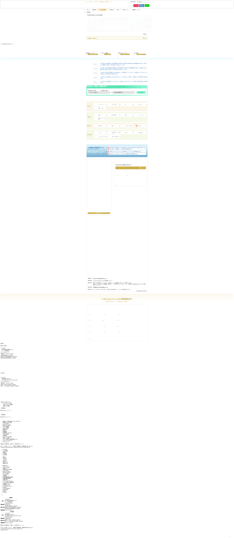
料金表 (4, 430)
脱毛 (126, 115)
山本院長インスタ (7, 483)
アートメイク (141, 115)
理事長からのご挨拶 (7, 422)
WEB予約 (5, 454)
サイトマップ (6, 441)
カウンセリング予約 (7, 436)
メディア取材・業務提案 (8, 482)
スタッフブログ (6, 466)
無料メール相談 (6, 405)
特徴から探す (105, 90)
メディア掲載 (6, 427)
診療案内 (94, 9)
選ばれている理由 (7, 425)
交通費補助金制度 (7, 478)
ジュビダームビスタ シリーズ (98, 280)
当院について (125, 9)
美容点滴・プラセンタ (116, 133)
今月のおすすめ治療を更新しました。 (100, 278)
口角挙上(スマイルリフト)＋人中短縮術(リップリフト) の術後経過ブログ (125, 151)
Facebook (5, 492)
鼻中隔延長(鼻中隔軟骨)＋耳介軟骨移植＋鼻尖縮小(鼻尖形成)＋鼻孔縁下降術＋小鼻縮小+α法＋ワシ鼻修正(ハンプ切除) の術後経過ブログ (127, 148)
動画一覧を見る (98, 213)
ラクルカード (6, 474)
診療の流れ (5, 428)
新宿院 (4, 452)
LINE (147, 5)
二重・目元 (114, 104)
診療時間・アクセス (136, 9)
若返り (99, 115)
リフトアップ (101, 104)
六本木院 (5, 453)
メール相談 (5, 450)
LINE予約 (5, 449)
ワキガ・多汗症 (128, 125)
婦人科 (139, 125)
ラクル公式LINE (6, 488)
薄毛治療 (140, 132)
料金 (118, 9)
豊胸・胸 (100, 125)
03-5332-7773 (7, 504)
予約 (137, 5)
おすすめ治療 (102, 9)
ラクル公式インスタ (7, 486)
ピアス (100, 132)
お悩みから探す (92, 90)
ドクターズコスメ (103, 136)
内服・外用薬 (115, 136)
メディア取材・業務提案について (10, 439)
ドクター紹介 (6, 423)
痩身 (113, 125)
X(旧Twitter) (5, 489)
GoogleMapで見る (8, 502)
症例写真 (111, 9)
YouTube (4, 487)
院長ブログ (5, 465)
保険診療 (5, 431)
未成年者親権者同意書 (8, 477)
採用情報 (88, 12)
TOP (87, 9)
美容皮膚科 (114, 115)
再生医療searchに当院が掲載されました (100, 287)
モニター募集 (6, 434)
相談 (143, 5)
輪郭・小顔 (100, 108)
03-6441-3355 (7, 518)
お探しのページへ (141, 92)
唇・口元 (140, 104)
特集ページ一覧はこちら (141, 168)
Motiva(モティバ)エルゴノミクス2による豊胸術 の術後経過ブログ (123, 153)
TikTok (4, 490)
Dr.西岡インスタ (6, 484)
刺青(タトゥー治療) (101, 119)
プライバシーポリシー (8, 440)
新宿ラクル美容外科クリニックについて (11, 421)
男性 (126, 132)
